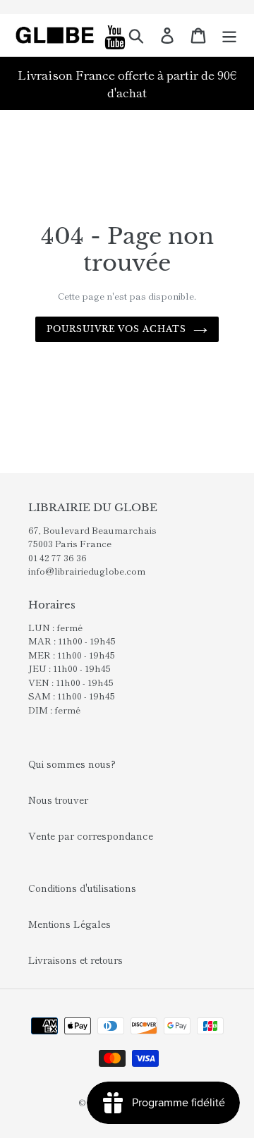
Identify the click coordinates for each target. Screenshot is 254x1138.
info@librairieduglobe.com (86, 570)
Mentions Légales (69, 924)
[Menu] (229, 35)
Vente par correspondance (90, 835)
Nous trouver (58, 800)
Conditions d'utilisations (82, 888)
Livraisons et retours (75, 960)
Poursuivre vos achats (116, 329)
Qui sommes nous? (72, 764)
